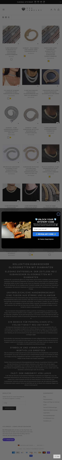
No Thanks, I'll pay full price (46, 239)
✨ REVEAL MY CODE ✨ (45, 234)
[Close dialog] (58, 214)
